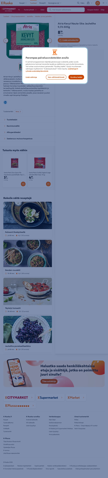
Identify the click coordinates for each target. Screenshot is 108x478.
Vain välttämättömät (56, 77)
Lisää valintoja (31, 77)
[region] (54, 65)
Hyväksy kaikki (76, 77)
